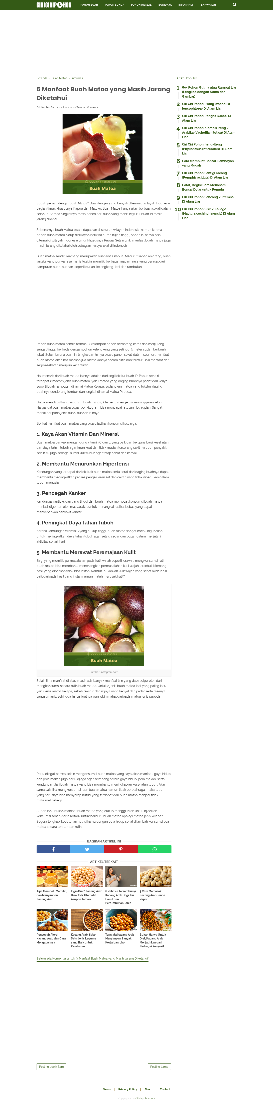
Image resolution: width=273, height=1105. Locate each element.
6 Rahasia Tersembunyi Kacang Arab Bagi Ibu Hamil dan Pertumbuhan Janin (120, 897)
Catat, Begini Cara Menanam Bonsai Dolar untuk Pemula (204, 187)
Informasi (185, 4)
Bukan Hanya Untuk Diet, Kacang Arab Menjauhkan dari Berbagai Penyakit (153, 940)
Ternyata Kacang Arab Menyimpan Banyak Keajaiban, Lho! (119, 938)
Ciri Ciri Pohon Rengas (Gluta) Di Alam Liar (206, 118)
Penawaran (208, 4)
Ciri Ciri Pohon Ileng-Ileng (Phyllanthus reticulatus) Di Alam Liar (207, 148)
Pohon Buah (89, 4)
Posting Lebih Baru (51, 1066)
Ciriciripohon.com (145, 1098)
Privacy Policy (127, 1089)
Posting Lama (159, 1066)
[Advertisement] (136, 42)
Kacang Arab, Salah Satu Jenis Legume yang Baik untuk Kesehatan (83, 940)
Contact (165, 1089)
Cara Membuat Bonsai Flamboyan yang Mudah (208, 163)
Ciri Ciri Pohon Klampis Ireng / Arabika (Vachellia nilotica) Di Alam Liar (208, 132)
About (148, 1089)
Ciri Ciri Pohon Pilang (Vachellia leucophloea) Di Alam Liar (206, 106)
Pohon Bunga (115, 4)
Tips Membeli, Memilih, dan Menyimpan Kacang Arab (52, 895)
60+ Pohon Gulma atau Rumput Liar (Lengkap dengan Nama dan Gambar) (209, 92)
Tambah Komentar (88, 107)
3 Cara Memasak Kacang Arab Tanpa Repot (152, 895)
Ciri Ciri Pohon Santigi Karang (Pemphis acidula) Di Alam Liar (205, 175)
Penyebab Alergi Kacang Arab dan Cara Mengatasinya (51, 938)
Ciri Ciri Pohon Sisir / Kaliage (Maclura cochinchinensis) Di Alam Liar (208, 213)
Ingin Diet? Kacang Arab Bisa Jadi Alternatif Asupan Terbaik (86, 895)
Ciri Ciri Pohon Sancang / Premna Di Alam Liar (208, 199)
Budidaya (165, 4)
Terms (107, 1089)
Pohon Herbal (141, 4)
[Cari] (234, 4)
